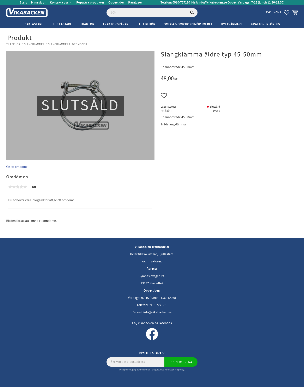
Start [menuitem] (23, 2)
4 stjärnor (21, 187)
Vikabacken (146, 323)
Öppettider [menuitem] (116, 2)
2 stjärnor (14, 187)
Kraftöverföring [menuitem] (265, 24)
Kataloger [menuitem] (135, 2)
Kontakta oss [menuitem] (59, 2)
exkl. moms (273, 12)
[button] (286, 12)
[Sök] (192, 12)
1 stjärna (10, 187)
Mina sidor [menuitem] (38, 2)
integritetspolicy (176, 369)
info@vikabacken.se (213, 2)
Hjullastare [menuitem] (61, 24)
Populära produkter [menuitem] (90, 2)
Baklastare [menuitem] (33, 24)
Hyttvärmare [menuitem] (232, 24)
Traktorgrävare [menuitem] (116, 24)
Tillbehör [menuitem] (147, 24)
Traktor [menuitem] (87, 24)
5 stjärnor (25, 187)
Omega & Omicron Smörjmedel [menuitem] (188, 24)
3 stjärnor (17, 187)
